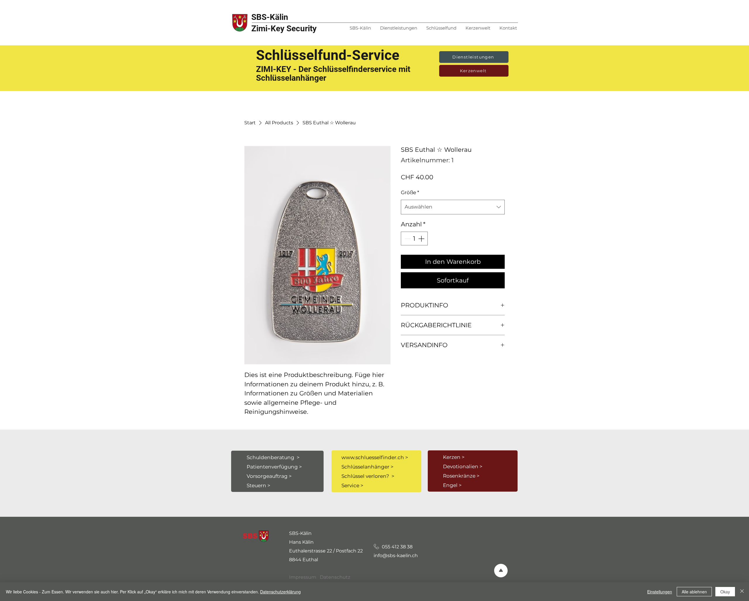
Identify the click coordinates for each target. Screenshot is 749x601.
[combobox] (453, 207)
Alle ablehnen (694, 592)
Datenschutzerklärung (280, 592)
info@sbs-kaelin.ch (396, 555)
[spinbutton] (414, 238)
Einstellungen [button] (659, 592)
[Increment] (422, 238)
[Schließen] (741, 591)
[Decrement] (407, 238)
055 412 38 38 (394, 547)
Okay (725, 592)
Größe (410, 192)
